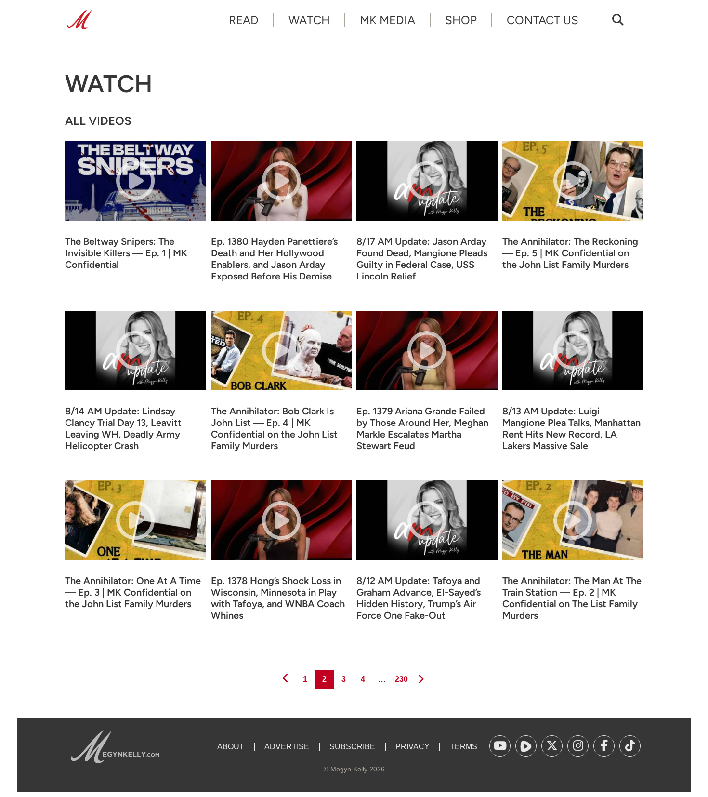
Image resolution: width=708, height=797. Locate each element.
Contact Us (542, 20)
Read (244, 20)
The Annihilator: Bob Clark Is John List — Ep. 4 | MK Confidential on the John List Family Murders (274, 428)
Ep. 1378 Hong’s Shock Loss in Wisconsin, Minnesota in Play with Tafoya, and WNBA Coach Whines (278, 598)
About (230, 747)
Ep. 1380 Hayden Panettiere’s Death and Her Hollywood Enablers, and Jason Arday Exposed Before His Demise (274, 259)
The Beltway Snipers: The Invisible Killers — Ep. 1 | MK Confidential (126, 253)
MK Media (387, 20)
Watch (309, 20)
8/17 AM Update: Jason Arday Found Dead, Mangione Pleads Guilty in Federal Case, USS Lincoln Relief (421, 259)
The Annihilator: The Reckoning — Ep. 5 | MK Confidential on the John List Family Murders (570, 253)
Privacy (412, 747)
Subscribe (352, 747)
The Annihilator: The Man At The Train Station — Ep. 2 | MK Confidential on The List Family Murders (572, 598)
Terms (463, 747)
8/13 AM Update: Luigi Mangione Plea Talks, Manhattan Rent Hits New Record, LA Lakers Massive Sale (571, 428)
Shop (461, 20)
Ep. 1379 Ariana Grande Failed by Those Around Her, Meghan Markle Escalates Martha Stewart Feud (422, 428)
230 (401, 679)
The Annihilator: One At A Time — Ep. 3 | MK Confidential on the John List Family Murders (133, 592)
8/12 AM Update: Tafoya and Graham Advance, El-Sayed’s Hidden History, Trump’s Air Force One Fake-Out (418, 598)
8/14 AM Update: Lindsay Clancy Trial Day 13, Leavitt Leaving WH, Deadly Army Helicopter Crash (123, 428)
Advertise (286, 747)
